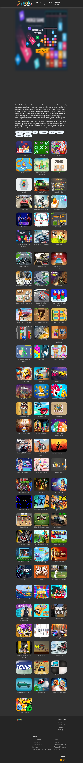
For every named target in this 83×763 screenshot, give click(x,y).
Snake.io (35, 747)
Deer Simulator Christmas (42, 749)
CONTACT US (47, 3)
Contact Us (62, 727)
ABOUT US (37, 3)
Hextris (56, 742)
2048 (56, 740)
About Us (61, 725)
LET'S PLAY (42, 51)
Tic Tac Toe (36, 742)
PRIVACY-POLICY (58, 3)
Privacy (60, 730)
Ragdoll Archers (60, 747)
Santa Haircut (37, 744)
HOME (29, 3)
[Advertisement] (41, 84)
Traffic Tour (58, 749)
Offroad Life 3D (60, 744)
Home (60, 722)
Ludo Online (36, 740)
